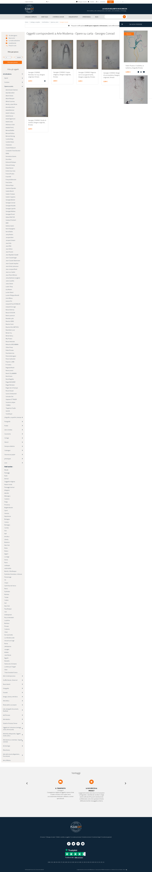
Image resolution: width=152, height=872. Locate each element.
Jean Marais (7, 655)
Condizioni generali (107, 837)
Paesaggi (7, 473)
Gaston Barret (10, 191)
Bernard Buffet (10, 130)
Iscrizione (102, 2)
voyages (6, 649)
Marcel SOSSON (10, 312)
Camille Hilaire (10, 142)
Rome (6, 643)
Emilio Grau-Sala (10, 171)
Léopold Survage (11, 307)
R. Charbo (8, 365)
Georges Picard (10, 214)
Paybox (121, 869)
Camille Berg (9, 139)
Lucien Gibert (9, 292)
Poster (6, 425)
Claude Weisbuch (11, 148)
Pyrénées (7, 591)
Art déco (6, 536)
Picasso (6, 626)
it (122, 2)
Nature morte (8, 484)
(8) (88, 862)
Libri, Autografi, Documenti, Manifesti (10, 710)
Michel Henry (9, 336)
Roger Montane (10, 385)
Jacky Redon (9, 234)
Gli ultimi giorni (13, 35)
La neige (6, 557)
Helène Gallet (10, 226)
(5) (101, 862)
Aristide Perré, (10, 127)
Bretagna (7, 519)
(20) (93, 862)
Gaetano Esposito (11, 188)
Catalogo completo (35, 22)
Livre (5, 463)
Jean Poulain (9, 252)
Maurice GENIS (10, 321)
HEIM (7, 223)
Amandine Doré (10, 107)
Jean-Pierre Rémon (11, 275)
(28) (55, 862)
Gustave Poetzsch (11, 220)
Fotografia (6, 688)
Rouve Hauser (10, 391)
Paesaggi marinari (9, 487)
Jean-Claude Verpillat (12, 263)
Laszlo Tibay (9, 286)
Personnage (7, 577)
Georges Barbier (10, 200)
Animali (6, 479)
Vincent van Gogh (9, 640)
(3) (87, 862)
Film (5, 531)
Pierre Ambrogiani (11, 356)
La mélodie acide (9, 638)
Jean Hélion (9, 249)
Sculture (6, 82)
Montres (6, 594)
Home (26, 22)
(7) (61, 862)
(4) (95, 862)
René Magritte (10, 379)
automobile (7, 568)
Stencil (6, 442)
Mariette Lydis (10, 318)
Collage (6, 438)
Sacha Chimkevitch (11, 394)
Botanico (7, 542)
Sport (6, 510)
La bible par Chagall (10, 667)
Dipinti (6, 78)
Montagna (7, 525)
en (118, 2)
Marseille (7, 661)
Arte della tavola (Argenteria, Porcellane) (11, 755)
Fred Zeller (9, 182)
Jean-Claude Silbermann (13, 260)
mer (5, 612)
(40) (66, 862)
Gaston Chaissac (10, 194)
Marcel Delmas (10, 310)
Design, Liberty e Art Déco (10, 697)
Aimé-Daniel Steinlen (12, 90)
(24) (76, 862)
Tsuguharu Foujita (11, 408)
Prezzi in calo (12, 45)
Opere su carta (54, 22)
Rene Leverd (9, 370)
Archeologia (6, 746)
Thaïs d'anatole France (10, 672)
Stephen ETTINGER (11, 399)
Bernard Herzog (10, 136)
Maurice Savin (10, 324)
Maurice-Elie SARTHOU (12, 327)
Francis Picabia (10, 174)
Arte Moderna (45, 22)
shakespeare (8, 615)
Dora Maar (8, 159)
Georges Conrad (10, 203)
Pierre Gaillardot (10, 359)
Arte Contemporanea (9, 676)
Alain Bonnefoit (10, 93)
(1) (82, 862)
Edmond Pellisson (11, 162)
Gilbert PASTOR (10, 217)
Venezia (6, 513)
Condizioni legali (96, 837)
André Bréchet (10, 110)
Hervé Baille (9, 231)
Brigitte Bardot (8, 507)
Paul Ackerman (10, 353)
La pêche (7, 620)
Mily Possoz (9, 338)
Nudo (5, 476)
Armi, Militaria (7, 760)
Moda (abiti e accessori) (9, 705)
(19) (85, 862)
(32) (63, 862)
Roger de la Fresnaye (12, 388)
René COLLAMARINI (11, 373)
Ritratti (6, 470)
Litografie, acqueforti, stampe (12, 417)
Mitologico (7, 496)
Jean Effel (8, 246)
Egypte (6, 658)
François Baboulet (11, 179)
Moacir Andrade (10, 341)
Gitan (5, 669)
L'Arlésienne (7, 646)
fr (115, 2)
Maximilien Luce (10, 330)
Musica (6, 551)
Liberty (6, 539)
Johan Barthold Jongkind (13, 278)
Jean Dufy (8, 243)
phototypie (7, 459)
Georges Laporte (10, 208)
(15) (52, 862)
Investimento (12, 43)
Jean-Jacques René (11, 269)
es (125, 2)
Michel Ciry (9, 333)
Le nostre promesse (76, 837)
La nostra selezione (14, 40)
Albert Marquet (10, 98)
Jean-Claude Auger (11, 258)
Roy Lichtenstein (9, 617)
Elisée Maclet (9, 168)
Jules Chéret (9, 284)
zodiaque (7, 565)
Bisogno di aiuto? (51, 837)
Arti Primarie (6, 715)
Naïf (5, 533)
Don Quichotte (8, 635)
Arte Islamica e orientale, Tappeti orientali (12, 741)
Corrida (6, 528)
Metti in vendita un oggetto (63, 837)
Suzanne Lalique (10, 402)
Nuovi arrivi (12, 38)
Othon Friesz (9, 347)
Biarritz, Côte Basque (10, 571)
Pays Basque (8, 609)
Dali (5, 603)
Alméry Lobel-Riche (11, 104)
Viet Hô (8, 411)
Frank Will (8, 176)
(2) (71, 862)
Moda (6, 548)
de (120, 2)
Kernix (124, 869)
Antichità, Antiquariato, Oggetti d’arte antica (11, 735)
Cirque (6, 583)
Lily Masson (9, 289)
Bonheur (6, 623)
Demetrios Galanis (11, 156)
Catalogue (7, 450)
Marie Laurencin (10, 315)
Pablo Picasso (10, 350)
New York (7, 545)
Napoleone (7, 516)
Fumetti (5, 692)
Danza (6, 560)
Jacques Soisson (10, 240)
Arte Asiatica (6, 719)
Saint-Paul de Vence (10, 586)
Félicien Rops (9, 185)
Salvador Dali (9, 396)
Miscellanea (6, 750)
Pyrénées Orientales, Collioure (13, 574)
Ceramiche (7, 434)
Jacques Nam (9, 237)
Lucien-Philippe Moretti (12, 295)
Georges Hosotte (10, 205)
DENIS (7, 153)
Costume (7, 629)
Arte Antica (6, 701)
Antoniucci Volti (10, 124)
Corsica (6, 522)
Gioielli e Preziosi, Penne (10, 723)
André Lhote (9, 122)
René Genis (9, 376)
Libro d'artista (8, 430)
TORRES (8, 405)
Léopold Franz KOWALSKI (13, 304)
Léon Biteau (9, 298)
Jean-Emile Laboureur (12, 266)
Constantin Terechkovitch (13, 150)
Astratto (6, 493)
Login (110, 2)
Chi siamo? (43, 837)
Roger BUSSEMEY (11, 382)
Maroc (6, 588)
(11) (99, 862)
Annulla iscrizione (86, 837)
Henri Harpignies (10, 229)
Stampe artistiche (9, 446)
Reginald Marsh (10, 367)
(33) (59, 862)
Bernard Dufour (10, 133)
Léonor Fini (9, 301)
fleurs (6, 562)
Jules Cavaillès (10, 281)
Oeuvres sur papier (9, 454)
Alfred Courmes (10, 101)
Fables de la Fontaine (10, 664)
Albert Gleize (9, 96)
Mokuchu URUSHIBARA (12, 344)
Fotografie (7, 421)
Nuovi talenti (6, 684)
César (6, 632)
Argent (6, 554)
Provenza (7, 505)
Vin (5, 580)
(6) (56, 862)
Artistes (6, 652)
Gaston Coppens (10, 197)
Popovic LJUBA (10, 362)
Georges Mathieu (10, 211)
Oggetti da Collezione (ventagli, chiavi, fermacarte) (12, 728)
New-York (7, 606)
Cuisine (6, 600)
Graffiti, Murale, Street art (10, 680)
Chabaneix (9, 145)
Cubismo (6, 499)
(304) (49, 862)
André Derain (9, 116)
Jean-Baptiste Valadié (12, 255)
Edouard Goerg (10, 165)
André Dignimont (10, 119)
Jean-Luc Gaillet (10, 272)
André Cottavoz (10, 113)
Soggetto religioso (9, 481)
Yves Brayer (9, 414)
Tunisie (6, 597)
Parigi (5, 502)
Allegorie (7, 490)
